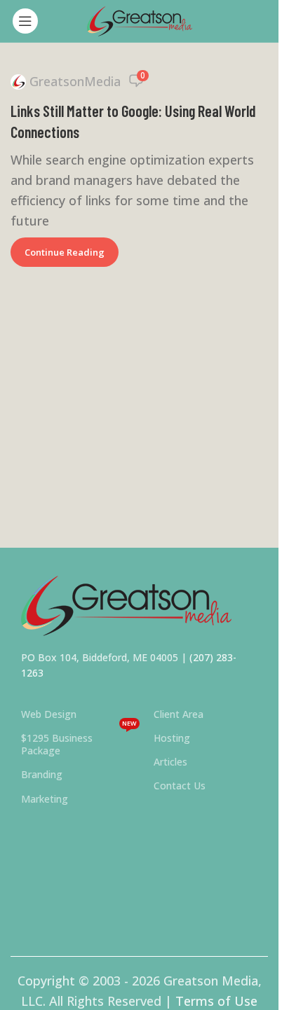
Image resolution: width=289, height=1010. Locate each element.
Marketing (44, 798)
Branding (41, 774)
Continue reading (65, 252)
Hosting (172, 738)
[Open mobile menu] (25, 21)
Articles (170, 761)
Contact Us (180, 785)
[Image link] (126, 604)
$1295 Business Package (79, 741)
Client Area (178, 714)
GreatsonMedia (75, 81)
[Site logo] (139, 19)
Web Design (48, 714)
